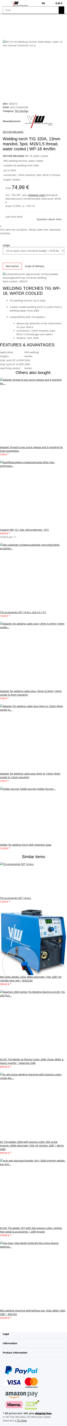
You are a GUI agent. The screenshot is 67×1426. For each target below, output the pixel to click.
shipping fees (43, 1413)
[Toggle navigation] (7, 4)
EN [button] (44, 3)
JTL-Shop (22, 1420)
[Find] (61, 10)
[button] (51, 3)
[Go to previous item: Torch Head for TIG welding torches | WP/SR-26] (11, 23)
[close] (5, 36)
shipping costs (37, 195)
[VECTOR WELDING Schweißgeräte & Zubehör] (19, 4)
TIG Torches (21, 111)
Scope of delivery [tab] (34, 266)
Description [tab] (12, 266)
